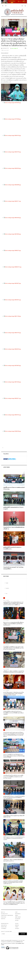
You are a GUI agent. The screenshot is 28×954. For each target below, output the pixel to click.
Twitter (16, 923)
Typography (3, 928)
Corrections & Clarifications (7, 915)
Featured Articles (4, 923)
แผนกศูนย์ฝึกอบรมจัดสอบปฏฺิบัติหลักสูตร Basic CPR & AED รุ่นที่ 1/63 (13, 816)
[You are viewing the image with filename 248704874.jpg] (15, 373)
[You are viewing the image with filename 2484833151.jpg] (15, 274)
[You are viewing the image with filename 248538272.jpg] (15, 291)
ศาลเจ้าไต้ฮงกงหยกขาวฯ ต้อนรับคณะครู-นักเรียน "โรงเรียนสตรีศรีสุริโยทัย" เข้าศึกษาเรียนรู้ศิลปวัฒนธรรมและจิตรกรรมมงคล (13, 694)
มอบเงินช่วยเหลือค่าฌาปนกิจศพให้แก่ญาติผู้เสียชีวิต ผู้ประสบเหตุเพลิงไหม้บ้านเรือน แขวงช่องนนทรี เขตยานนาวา (13, 882)
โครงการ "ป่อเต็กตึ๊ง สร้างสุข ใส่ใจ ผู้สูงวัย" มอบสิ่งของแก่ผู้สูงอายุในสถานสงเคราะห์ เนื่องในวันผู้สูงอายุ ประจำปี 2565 (14, 756)
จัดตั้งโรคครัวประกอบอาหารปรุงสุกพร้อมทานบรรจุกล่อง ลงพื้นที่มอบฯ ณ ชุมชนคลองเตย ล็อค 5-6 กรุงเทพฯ (13, 838)
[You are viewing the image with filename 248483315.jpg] (15, 258)
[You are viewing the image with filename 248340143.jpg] (15, 143)
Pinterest (17, 928)
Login (16, 912)
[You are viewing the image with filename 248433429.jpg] (15, 225)
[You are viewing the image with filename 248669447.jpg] (15, 356)
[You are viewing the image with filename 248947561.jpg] (15, 422)
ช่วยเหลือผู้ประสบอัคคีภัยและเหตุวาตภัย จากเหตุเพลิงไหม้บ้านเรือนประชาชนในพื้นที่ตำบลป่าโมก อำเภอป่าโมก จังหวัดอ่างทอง (13, 648)
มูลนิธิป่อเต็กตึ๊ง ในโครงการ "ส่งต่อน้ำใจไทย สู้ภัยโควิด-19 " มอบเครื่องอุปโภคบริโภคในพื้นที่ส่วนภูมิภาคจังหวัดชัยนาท (14, 798)
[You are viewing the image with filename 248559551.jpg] (15, 307)
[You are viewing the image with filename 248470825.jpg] (15, 241)
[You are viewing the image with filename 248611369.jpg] (15, 323)
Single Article (4, 925)
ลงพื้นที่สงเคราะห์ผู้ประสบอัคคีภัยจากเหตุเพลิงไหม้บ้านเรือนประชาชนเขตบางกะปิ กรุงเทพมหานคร (13, 671)
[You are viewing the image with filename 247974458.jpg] (15, 126)
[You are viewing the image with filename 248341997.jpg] (15, 159)
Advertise (3, 918)
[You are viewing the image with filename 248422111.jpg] (15, 208)
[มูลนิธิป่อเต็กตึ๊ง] (14, 12)
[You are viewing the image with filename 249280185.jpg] (15, 439)
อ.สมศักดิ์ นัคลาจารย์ (19, 941)
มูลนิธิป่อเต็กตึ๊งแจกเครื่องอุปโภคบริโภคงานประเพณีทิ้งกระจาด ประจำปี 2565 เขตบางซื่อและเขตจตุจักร (13, 713)
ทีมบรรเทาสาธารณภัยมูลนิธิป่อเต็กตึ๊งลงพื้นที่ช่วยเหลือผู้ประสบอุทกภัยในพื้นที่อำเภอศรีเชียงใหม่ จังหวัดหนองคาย (13, 624)
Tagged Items (3, 926)
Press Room (3, 917)
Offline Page (17, 918)
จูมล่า (2, 943)
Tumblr (16, 926)
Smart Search (18, 917)
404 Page (16, 920)
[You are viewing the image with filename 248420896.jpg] (15, 192)
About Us (3, 912)
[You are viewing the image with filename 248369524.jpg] (15, 176)
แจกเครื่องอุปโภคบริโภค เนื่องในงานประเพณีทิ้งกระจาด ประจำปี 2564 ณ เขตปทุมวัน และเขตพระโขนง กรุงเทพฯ (13, 777)
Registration (17, 913)
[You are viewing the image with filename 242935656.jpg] (15, 110)
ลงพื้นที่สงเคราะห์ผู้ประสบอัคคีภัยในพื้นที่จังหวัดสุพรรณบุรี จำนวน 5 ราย (13, 860)
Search (16, 915)
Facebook (17, 925)
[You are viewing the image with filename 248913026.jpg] (15, 389)
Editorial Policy (4, 913)
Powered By (12, 948)
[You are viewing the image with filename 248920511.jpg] (15, 406)
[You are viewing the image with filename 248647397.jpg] (15, 340)
